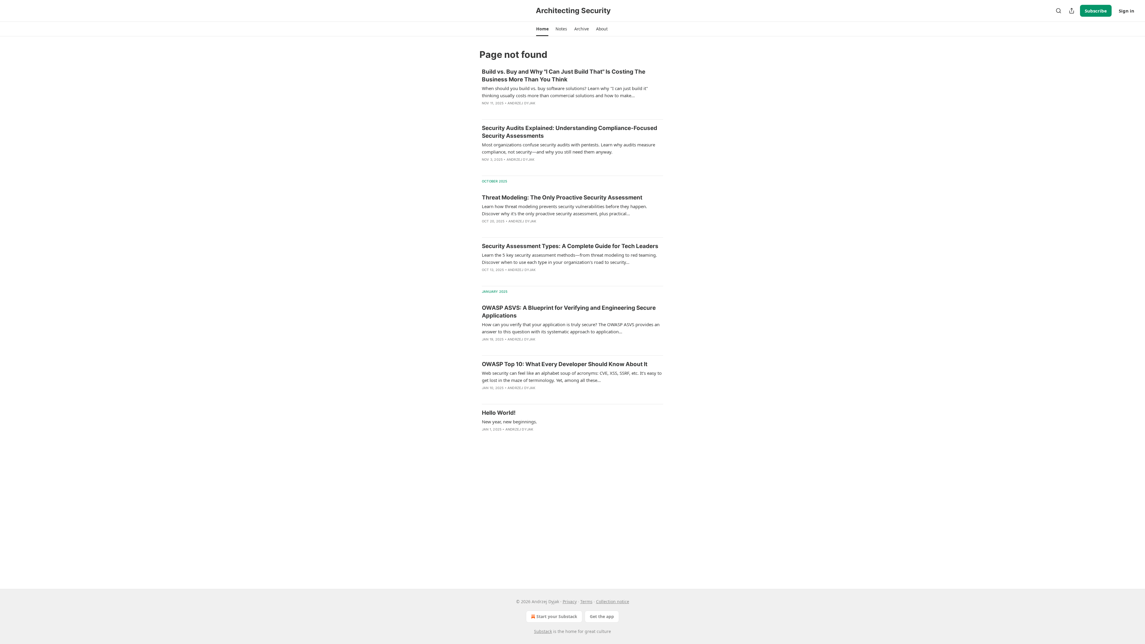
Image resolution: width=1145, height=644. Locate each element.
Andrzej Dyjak (521, 103)
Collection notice (612, 601)
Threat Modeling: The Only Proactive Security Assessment (562, 197)
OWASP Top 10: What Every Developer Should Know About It (564, 364)
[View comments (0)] (498, 110)
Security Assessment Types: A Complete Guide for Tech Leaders (570, 246)
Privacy (570, 601)
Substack (543, 631)
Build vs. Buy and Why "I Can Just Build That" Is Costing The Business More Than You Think (563, 75)
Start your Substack (556, 616)
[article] (572, 91)
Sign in (1126, 11)
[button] (542, 29)
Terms (586, 601)
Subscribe (1096, 11)
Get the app (602, 616)
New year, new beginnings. (509, 422)
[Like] (486, 167)
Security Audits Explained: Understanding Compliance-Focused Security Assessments (569, 132)
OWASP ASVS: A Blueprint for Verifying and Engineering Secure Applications (569, 311)
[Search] (1058, 11)
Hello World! (499, 412)
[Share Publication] (1072, 11)
